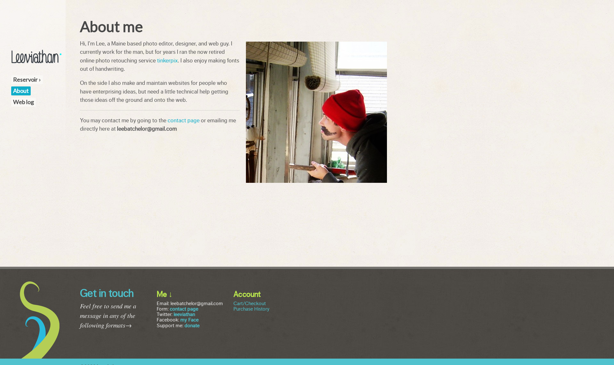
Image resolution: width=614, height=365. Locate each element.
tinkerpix (167, 60)
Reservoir (25, 79)
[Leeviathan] (36, 62)
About (21, 90)
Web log (23, 101)
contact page (184, 120)
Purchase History (251, 309)
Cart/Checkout (249, 303)
